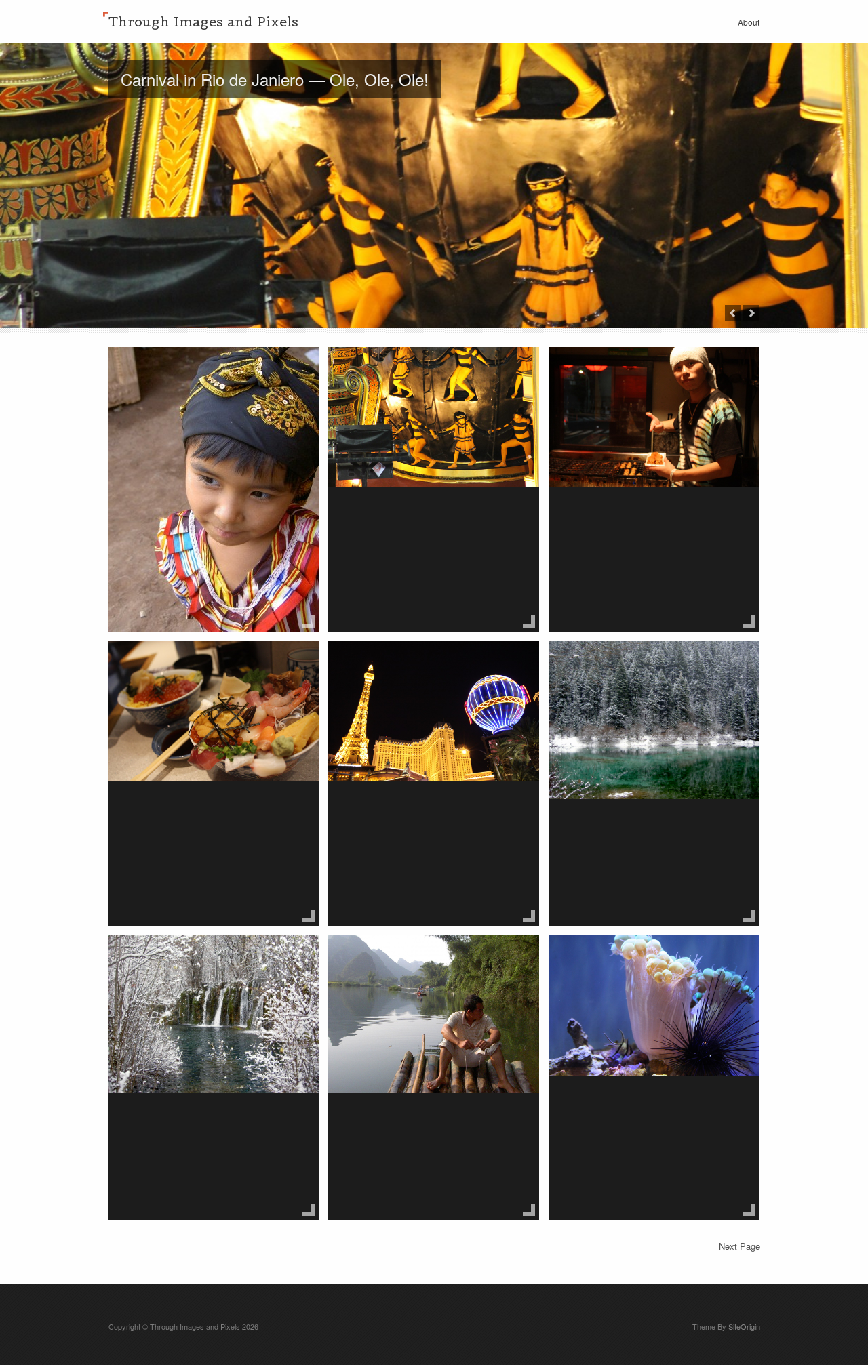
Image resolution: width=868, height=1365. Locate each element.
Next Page (739, 1246)
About (749, 22)
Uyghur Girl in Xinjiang (194, 374)
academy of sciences (631, 962)
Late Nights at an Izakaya (644, 374)
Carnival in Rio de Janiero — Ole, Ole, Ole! (275, 79)
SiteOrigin (744, 1326)
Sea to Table (162, 668)
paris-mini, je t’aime (405, 668)
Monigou (590, 668)
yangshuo (374, 962)
